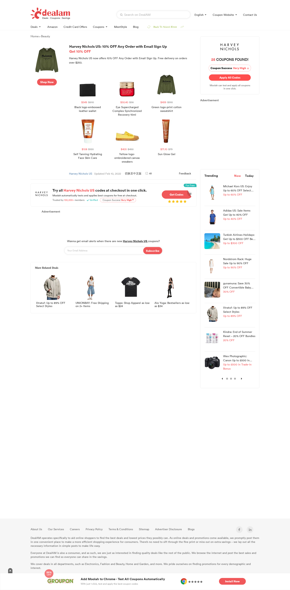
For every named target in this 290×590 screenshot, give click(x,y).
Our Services (56, 529)
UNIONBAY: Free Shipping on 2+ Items (92, 304)
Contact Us (250, 15)
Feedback (185, 173)
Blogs (191, 529)
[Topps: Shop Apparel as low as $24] (131, 287)
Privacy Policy (94, 529)
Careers (75, 529)
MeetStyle (120, 27)
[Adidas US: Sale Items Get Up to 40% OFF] (212, 216)
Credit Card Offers (75, 27)
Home (35, 36)
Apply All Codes (230, 77)
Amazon (52, 27)
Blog (135, 27)
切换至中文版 (133, 173)
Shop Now (47, 82)
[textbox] (153, 14)
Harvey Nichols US (80, 173)
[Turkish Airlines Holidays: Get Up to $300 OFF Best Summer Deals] (212, 241)
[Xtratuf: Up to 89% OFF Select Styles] (52, 287)
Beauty (45, 36)
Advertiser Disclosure (168, 529)
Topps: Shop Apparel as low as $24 (132, 304)
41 (150, 173)
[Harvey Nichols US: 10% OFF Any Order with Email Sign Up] (47, 59)
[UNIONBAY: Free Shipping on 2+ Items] (91, 287)
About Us (36, 529)
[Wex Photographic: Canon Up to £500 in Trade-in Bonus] (212, 362)
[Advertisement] (113, 224)
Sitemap (144, 529)
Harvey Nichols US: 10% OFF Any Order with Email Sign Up (118, 49)
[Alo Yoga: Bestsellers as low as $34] (170, 287)
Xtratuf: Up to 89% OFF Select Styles (50, 304)
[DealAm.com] (50, 13)
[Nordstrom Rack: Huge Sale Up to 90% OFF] (212, 265)
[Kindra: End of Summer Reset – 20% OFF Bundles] (212, 338)
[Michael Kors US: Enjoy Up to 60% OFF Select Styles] (212, 192)
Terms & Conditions (121, 529)
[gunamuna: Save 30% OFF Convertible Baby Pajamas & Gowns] (212, 289)
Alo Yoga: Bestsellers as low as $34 (171, 304)
